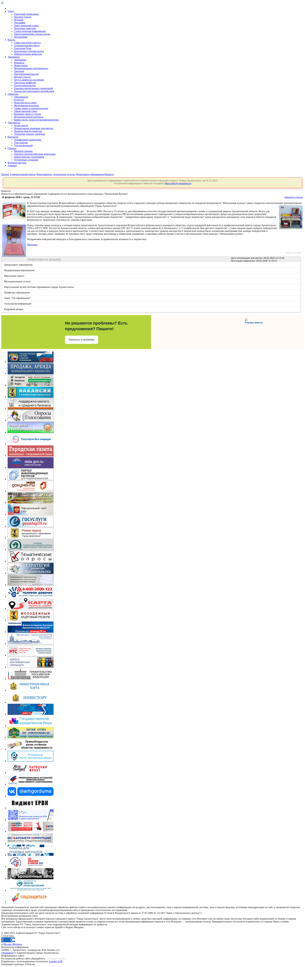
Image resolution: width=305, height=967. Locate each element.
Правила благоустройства (28, 131)
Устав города (21, 125)
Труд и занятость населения (29, 79)
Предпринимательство (26, 74)
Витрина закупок (17, 162)
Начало (5, 174)
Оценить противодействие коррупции (35, 154)
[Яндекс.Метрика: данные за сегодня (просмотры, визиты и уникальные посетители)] (11, 944)
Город (11, 11)
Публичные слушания (26, 159)
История (18, 19)
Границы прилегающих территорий (33, 88)
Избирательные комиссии (28, 54)
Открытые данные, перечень (29, 134)
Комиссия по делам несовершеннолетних (36, 119)
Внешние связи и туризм (27, 114)
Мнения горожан (23, 151)
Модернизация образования (19, 270)
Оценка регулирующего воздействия (34, 91)
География (19, 22)
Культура (19, 99)
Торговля (19, 71)
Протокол (32, 244)
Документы (14, 122)
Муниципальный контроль (28, 117)
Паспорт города (22, 17)
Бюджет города (22, 77)
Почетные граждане (25, 28)
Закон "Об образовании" (17, 298)
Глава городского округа (27, 42)
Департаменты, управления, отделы (55, 174)
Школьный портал (14, 276)
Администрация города (27, 45)
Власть (11, 39)
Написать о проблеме (81, 339)
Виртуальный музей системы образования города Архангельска (39, 287)
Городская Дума (22, 48)
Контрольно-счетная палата (29, 51)
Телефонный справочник (27, 139)
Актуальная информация (17, 303)
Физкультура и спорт (25, 102)
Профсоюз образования (17, 292)
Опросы (12, 148)
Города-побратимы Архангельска (32, 34)
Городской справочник (26, 14)
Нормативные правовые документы (33, 128)
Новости (109, 174)
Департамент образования (89, 174)
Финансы (19, 62)
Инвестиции (21, 65)
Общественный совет (25, 111)
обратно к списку (293, 197)
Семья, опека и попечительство (31, 108)
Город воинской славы (26, 25)
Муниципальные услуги (17, 281)
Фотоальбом (20, 37)
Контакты (13, 137)
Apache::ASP (56, 961)
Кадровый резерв (13, 309)
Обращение (7, 952)
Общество (13, 94)
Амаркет (12, 165)
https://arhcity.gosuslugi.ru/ (178, 183)
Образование (21, 97)
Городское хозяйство (25, 82)
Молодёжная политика (26, 105)
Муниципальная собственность (31, 68)
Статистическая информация (29, 31)
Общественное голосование (29, 157)
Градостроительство (25, 85)
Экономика (14, 57)
